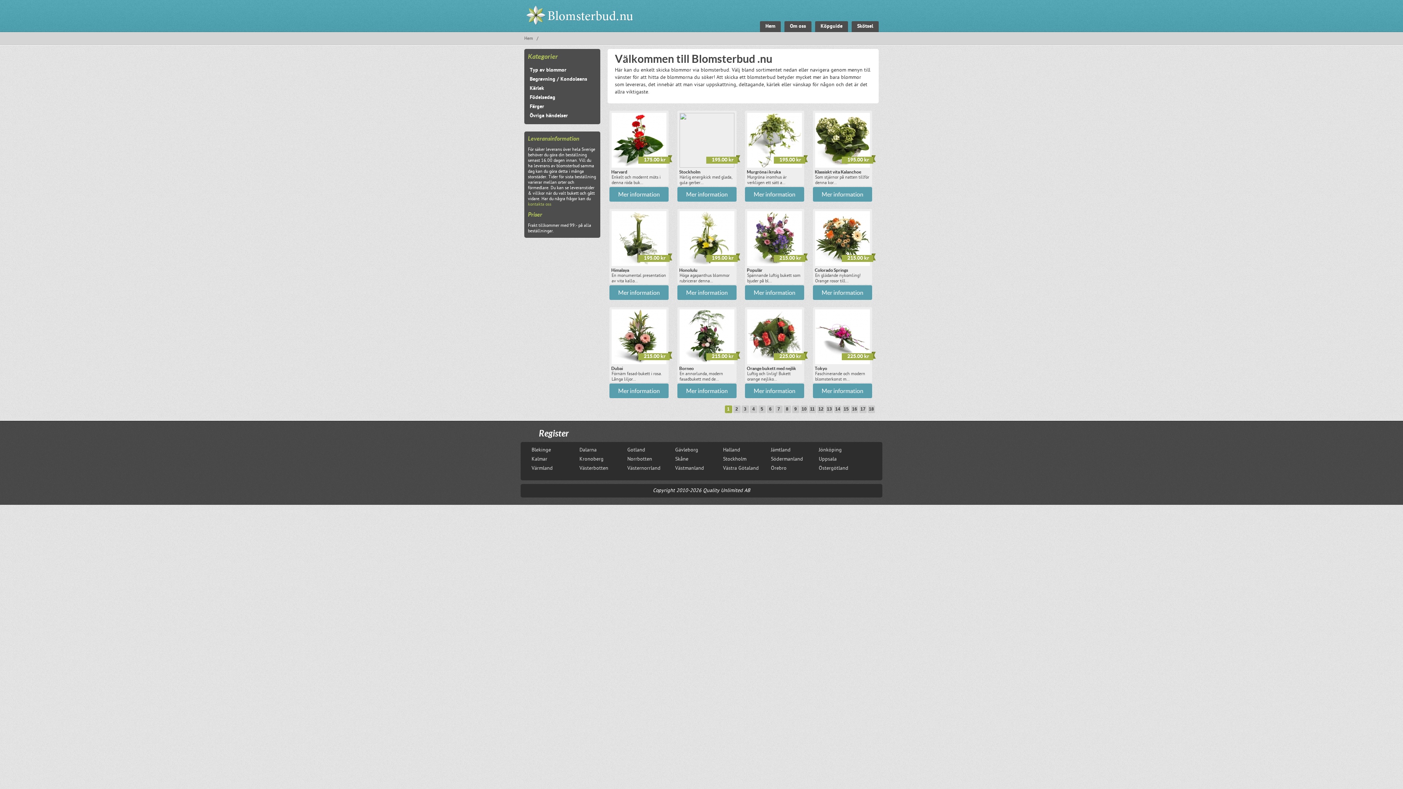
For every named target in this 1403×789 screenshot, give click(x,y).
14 (837, 409)
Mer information (639, 194)
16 (854, 409)
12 (821, 409)
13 (829, 409)
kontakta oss (539, 204)
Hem (528, 39)
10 (804, 409)
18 (871, 409)
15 (846, 409)
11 (812, 409)
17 (863, 409)
